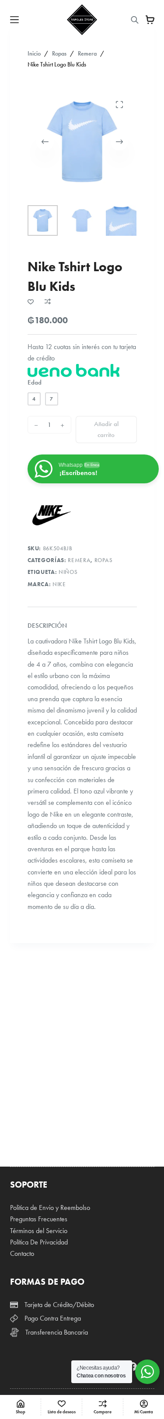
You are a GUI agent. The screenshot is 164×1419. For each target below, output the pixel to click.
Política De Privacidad (39, 1242)
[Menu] (14, 19)
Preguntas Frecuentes (38, 1219)
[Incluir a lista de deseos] (31, 301)
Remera (79, 560)
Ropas (103, 560)
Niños (68, 572)
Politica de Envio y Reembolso (50, 1207)
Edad (35, 382)
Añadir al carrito (106, 429)
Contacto (22, 1253)
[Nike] (52, 515)
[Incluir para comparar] (48, 301)
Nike (59, 584)
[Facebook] (132, 1366)
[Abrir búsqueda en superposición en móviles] (134, 20)
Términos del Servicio (38, 1231)
